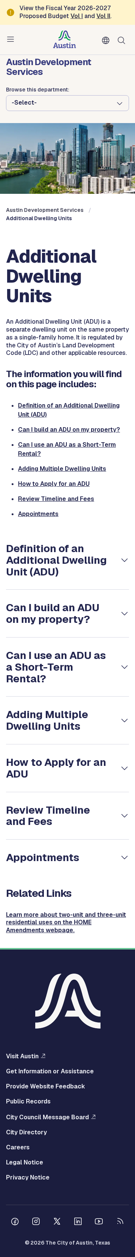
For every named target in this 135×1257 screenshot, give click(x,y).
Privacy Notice (28, 1178)
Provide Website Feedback (45, 1087)
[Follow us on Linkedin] (78, 1222)
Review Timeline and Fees (56, 499)
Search (123, 39)
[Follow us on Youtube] (99, 1222)
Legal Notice (24, 1163)
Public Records (28, 1102)
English (107, 40)
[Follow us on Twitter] (57, 1222)
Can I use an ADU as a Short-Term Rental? (56, 666)
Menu (12, 39)
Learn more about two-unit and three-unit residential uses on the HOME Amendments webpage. (66, 922)
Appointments (38, 514)
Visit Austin (22, 1056)
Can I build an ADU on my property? (69, 430)
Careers (18, 1147)
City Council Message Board (47, 1117)
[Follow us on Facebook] (15, 1222)
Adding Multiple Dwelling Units (62, 469)
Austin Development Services (45, 210)
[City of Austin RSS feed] (120, 1222)
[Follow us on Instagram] (36, 1222)
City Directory (26, 1132)
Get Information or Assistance (50, 1071)
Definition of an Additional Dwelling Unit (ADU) (56, 560)
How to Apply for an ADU (54, 484)
